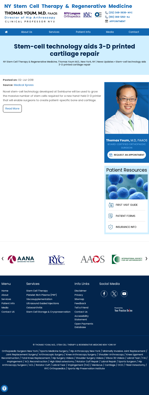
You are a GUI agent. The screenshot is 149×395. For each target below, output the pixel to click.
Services (6, 299)
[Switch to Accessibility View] (4, 388)
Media (4, 307)
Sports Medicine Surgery (54, 351)
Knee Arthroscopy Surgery (81, 354)
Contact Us (80, 311)
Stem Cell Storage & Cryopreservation (48, 311)
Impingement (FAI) (79, 365)
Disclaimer (80, 290)
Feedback (80, 303)
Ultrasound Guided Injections (42, 303)
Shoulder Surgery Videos (90, 358)
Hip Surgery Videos (63, 358)
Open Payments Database (83, 325)
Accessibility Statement (81, 317)
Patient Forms (125, 216)
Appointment (117, 21)
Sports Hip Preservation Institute (86, 368)
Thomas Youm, (126, 140)
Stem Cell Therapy (37, 290)
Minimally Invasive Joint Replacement (124, 351)
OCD (120, 365)
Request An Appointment (129, 155)
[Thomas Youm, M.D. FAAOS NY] (31, 16)
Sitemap (79, 299)
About (4, 295)
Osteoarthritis (34, 307)
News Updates (105, 61)
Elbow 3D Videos (115, 358)
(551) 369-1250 (117, 16)
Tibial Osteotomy (135, 365)
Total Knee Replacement (35, 358)
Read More (12, 108)
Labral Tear (58, 365)
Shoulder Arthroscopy (111, 354)
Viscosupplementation (39, 299)
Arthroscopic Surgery (51, 354)
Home (4, 290)
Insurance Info (126, 227)
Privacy (78, 295)
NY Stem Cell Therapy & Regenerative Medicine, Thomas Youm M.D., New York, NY (49, 61)
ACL (31, 365)
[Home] (9, 32)
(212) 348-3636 (117, 12)
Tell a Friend (81, 307)
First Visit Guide (127, 205)
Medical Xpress (24, 85)
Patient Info (8, 303)
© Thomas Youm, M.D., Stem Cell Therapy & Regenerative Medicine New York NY (74, 344)
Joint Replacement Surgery (21, 354)
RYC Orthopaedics (54, 368)
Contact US (8, 311)
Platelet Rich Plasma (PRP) (41, 295)
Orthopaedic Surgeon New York (20, 351)
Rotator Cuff (43, 365)
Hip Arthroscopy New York (85, 351)
